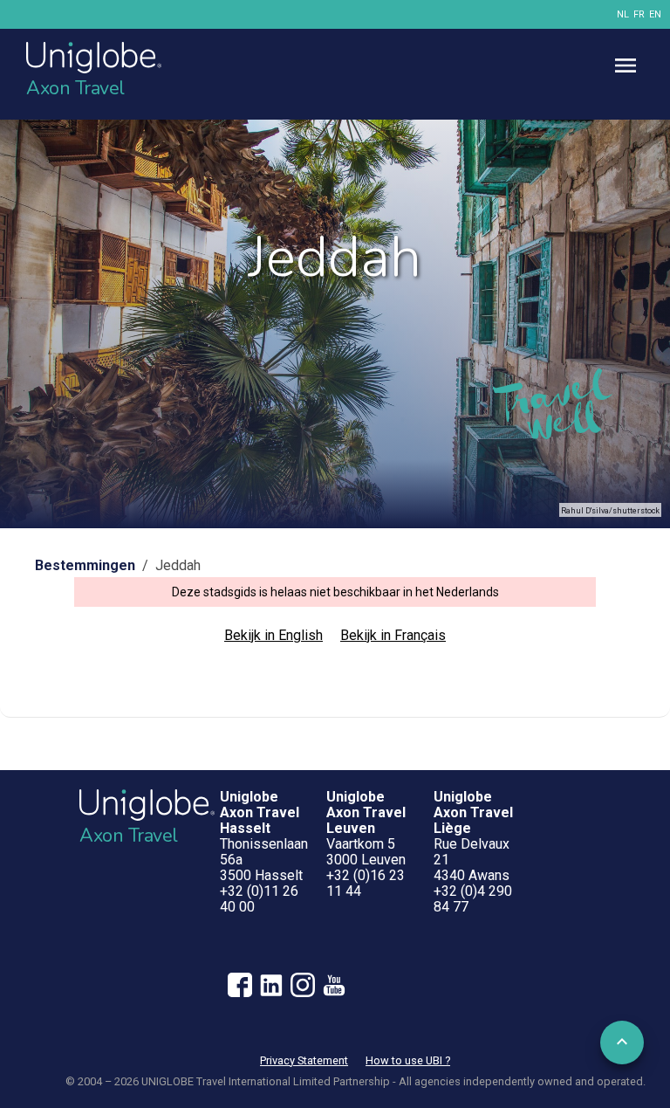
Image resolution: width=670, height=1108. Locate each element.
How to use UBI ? (408, 1060)
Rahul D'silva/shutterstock (610, 510)
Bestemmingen (85, 565)
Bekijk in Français (393, 635)
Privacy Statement (304, 1060)
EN (655, 14)
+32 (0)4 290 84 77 (473, 899)
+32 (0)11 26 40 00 (259, 899)
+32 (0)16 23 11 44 (365, 883)
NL (623, 14)
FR (639, 14)
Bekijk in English (273, 635)
